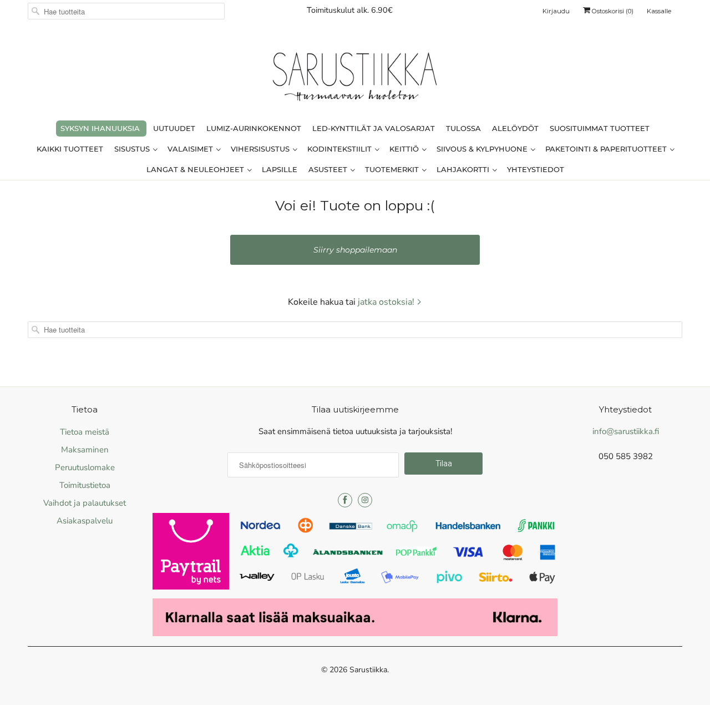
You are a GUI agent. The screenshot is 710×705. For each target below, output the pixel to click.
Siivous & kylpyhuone (483, 148)
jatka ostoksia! (387, 302)
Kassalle (659, 11)
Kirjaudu (556, 11)
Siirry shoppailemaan (355, 250)
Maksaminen (85, 449)
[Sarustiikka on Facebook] (345, 500)
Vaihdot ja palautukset (84, 502)
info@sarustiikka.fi (625, 431)
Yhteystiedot (535, 169)
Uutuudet (174, 128)
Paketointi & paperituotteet (607, 148)
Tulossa (463, 128)
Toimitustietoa (84, 485)
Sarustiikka (368, 669)
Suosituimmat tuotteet (600, 128)
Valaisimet (191, 148)
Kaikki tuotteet (70, 148)
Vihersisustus (261, 148)
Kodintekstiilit (340, 148)
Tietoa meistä (84, 431)
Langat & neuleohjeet (196, 169)
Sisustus (133, 148)
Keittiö (405, 148)
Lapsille (279, 169)
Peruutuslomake (85, 467)
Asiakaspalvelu (85, 520)
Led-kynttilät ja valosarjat (373, 128)
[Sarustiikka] (355, 79)
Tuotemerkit (393, 169)
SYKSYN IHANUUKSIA (100, 128)
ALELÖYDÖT (515, 128)
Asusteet (328, 169)
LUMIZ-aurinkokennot (253, 128)
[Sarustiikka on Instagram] (365, 500)
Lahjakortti (464, 169)
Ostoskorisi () (611, 11)
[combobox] (126, 11)
